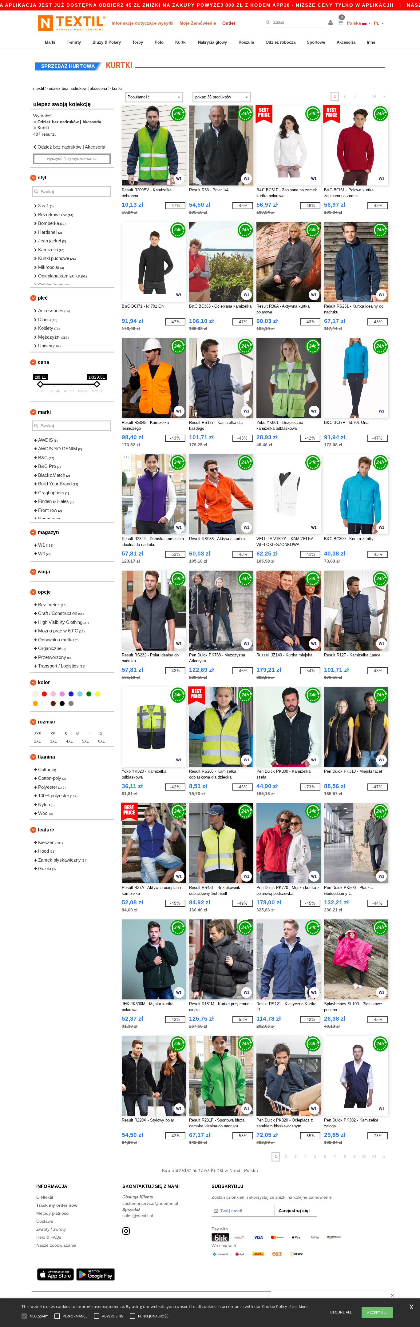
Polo (159, 42)
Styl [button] (42, 177)
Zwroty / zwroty (51, 1229)
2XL (37, 741)
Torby (137, 42)
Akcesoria (346, 42)
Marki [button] (44, 412)
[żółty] (98, 694)
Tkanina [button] (46, 756)
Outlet (228, 23)
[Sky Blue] (80, 694)
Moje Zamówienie (198, 23)
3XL (53, 741)
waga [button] (44, 571)
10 (364, 1156)
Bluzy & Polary (107, 42)
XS (52, 734)
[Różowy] (53, 694)
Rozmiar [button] (46, 721)
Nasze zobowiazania (56, 1245)
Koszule (246, 42)
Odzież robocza (280, 42)
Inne (371, 42)
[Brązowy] (53, 703)
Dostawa (44, 1221)
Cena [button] (43, 362)
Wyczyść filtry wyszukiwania (72, 159)
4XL (69, 741)
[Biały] (44, 703)
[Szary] (71, 703)
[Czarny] (62, 703)
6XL (101, 741)
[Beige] (35, 694)
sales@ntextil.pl (137, 1215)
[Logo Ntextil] (71, 23)
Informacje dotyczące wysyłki (142, 23)
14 (374, 96)
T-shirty (74, 42)
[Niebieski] (71, 694)
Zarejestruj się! (294, 1210)
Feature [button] (46, 829)
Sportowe (316, 42)
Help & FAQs (48, 1237)
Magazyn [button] (48, 532)
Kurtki (181, 42)
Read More (298, 1306)
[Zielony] (89, 694)
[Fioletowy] (62, 694)
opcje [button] (44, 592)
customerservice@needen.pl (150, 1203)
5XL (85, 741)
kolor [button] (44, 682)
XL (102, 734)
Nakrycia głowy (212, 42)
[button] (331, 23)
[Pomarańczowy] (35, 703)
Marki (50, 42)
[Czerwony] (44, 694)
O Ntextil (44, 1197)
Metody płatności (52, 1213)
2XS (37, 734)
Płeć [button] (43, 298)
